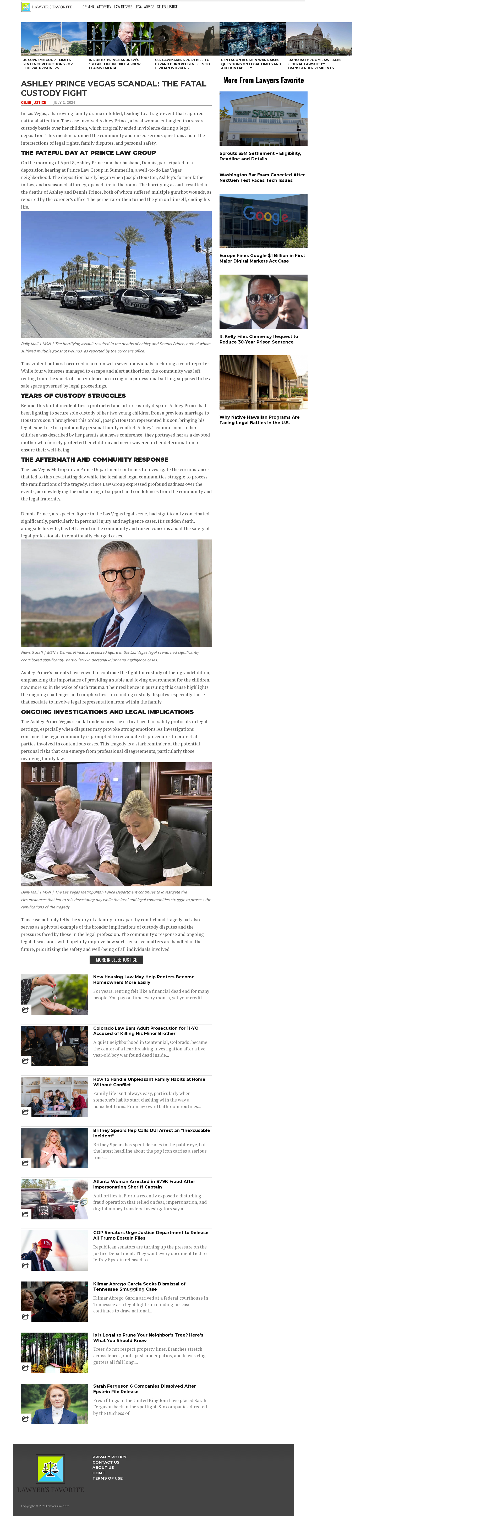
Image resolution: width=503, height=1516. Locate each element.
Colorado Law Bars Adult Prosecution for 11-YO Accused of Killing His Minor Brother (146, 1031)
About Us (103, 1467)
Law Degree (123, 6)
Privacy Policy (109, 1457)
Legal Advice (144, 6)
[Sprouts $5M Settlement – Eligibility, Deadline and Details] (265, 144)
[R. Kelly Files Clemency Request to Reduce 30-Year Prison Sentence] (265, 327)
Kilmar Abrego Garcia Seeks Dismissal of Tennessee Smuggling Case (139, 1286)
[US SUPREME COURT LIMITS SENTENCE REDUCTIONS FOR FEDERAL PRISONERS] (54, 39)
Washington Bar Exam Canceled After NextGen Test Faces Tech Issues (262, 177)
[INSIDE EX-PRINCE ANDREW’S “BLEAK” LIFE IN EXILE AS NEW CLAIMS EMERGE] (120, 39)
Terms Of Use (107, 1478)
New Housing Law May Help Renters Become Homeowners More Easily (144, 979)
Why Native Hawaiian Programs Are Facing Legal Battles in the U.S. (260, 420)
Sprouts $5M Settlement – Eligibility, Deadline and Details (260, 156)
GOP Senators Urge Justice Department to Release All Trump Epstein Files (151, 1235)
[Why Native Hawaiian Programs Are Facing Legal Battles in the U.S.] (265, 408)
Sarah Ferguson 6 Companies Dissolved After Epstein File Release (144, 1389)
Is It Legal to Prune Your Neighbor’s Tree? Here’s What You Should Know (148, 1338)
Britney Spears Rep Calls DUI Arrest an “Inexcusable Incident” (151, 1133)
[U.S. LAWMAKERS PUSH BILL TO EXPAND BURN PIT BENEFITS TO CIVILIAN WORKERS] (187, 39)
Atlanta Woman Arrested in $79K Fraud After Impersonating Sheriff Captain (144, 1184)
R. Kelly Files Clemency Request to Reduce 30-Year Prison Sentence (259, 339)
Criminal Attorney (97, 6)
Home (98, 1473)
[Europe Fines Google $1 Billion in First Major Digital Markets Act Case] (265, 246)
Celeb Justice (167, 6)
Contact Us (105, 1462)
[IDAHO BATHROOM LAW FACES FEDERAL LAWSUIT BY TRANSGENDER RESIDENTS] (319, 39)
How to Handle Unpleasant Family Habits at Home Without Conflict (149, 1082)
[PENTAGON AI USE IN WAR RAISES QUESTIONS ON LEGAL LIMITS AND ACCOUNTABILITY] (253, 39)
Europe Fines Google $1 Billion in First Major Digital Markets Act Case (262, 258)
